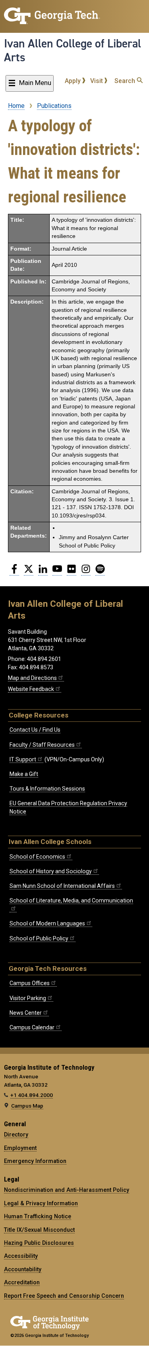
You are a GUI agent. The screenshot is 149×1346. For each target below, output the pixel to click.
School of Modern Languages (47, 923)
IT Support (23, 759)
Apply (73, 81)
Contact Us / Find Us (35, 730)
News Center (26, 1013)
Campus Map (27, 1105)
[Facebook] (14, 572)
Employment (20, 1148)
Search (125, 81)
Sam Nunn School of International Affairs (62, 886)
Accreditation (22, 1282)
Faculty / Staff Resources (42, 745)
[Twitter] (28, 572)
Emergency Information (35, 1161)
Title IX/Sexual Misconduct (39, 1230)
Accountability (22, 1269)
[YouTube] (57, 572)
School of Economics (37, 856)
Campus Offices (30, 983)
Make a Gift (24, 774)
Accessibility (21, 1256)
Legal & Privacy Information (41, 1203)
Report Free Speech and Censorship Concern (64, 1296)
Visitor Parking (28, 998)
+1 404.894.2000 (31, 1095)
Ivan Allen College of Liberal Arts (72, 50)
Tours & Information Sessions (47, 788)
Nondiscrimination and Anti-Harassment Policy (66, 1190)
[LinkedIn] (43, 572)
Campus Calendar (32, 1027)
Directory (16, 1134)
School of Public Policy (39, 938)
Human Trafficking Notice (37, 1216)
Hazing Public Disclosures (39, 1243)
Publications (54, 105)
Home (16, 105)
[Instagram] (86, 572)
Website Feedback (31, 689)
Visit (97, 81)
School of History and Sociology (51, 871)
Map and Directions (32, 678)
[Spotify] (100, 572)
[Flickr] (71, 572)
